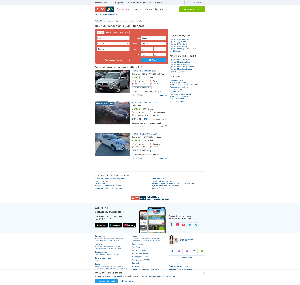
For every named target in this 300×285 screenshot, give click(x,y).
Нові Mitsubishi (176, 89)
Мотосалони (108, 246)
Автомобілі (108, 3)
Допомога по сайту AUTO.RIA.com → (187, 240)
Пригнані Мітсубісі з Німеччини (182, 62)
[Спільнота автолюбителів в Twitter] (189, 224)
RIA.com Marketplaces (140, 253)
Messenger (179, 251)
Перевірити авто (176, 80)
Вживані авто (123, 9)
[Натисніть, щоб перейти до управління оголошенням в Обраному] (166, 95)
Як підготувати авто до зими (152, 240)
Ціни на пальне (99, 268)
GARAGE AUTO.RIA (114, 240)
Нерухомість (120, 3)
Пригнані (137, 38)
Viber (187, 251)
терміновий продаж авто (162, 181)
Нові (115, 32)
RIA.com (98, 3)
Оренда (109, 254)
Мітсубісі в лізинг (177, 101)
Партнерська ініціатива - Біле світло (145, 269)
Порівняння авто (118, 266)
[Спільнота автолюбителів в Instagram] (177, 224)
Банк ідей (135, 263)
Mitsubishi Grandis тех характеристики (110, 179)
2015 (145, 134)
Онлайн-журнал (136, 240)
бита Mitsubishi (101, 183)
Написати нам (187, 257)
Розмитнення (156, 238)
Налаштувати (127, 281)
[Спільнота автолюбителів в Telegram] (196, 224)
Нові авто (137, 9)
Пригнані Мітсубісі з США (180, 60)
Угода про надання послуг (179, 266)
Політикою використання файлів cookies (157, 276)
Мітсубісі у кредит (177, 99)
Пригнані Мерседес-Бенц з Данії (183, 49)
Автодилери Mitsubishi (179, 82)
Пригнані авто (119, 238)
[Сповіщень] (184, 2)
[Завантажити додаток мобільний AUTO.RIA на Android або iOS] (152, 220)
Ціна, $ (136, 55)
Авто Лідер (136, 247)
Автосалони (98, 246)
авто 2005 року (158, 179)
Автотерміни (110, 268)
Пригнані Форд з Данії (178, 46)
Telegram (172, 251)
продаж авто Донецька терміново (108, 188)
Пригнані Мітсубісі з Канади (181, 69)
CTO (96, 260)
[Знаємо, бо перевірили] (150, 200)
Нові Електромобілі (100, 248)
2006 (144, 102)
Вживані (108, 32)
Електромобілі (108, 238)
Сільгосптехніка (101, 252)
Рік (134, 49)
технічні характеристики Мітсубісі (108, 186)
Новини (148, 9)
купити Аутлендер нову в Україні (165, 186)
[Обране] (180, 2)
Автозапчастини (134, 3)
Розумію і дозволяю (106, 281)
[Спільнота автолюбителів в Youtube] (183, 224)
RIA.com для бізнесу (139, 250)
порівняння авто (101, 181)
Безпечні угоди (174, 263)
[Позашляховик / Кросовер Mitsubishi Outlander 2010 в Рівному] (112, 81)
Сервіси (98, 264)
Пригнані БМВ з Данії (178, 44)
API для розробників (140, 257)
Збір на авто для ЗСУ (155, 3)
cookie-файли (118, 276)
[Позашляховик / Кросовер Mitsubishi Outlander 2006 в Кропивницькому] (112, 113)
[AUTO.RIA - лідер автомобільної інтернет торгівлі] (104, 9)
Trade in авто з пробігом (179, 96)
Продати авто (193, 9)
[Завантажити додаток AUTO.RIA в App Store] (101, 225)
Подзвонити (202, 251)
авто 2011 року (158, 188)
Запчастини (174, 92)
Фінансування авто (121, 268)
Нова (96, 254)
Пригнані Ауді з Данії (178, 42)
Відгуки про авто (138, 244)
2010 (144, 71)
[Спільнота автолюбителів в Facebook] (171, 224)
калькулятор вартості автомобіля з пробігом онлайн (173, 183)
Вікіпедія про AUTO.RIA (141, 260)
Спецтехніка (117, 246)
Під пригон (124, 32)
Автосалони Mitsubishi (179, 87)
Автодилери (98, 238)
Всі (102, 32)
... (166, 91)
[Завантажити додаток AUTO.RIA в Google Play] (115, 225)
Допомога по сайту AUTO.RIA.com (181, 269)
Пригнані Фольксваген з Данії (181, 39)
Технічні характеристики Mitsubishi (184, 85)
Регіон (136, 43)
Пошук (154, 60)
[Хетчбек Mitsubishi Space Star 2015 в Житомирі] (112, 144)
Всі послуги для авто (103, 258)
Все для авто (161, 9)
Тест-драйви (135, 238)
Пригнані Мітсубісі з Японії (180, 64)
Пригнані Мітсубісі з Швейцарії (182, 67)
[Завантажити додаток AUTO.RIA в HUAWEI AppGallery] (129, 225)
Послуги (116, 254)
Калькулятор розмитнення (103, 266)
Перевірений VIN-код (105, 103)
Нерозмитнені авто (100, 240)
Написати (194, 251)
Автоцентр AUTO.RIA (115, 248)
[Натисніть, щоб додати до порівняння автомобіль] (162, 95)
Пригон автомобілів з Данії (180, 94)
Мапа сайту (136, 266)
